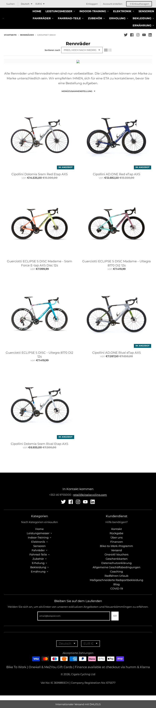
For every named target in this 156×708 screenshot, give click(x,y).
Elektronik (38, 541)
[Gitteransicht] (105, 50)
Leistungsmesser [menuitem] (59, 11)
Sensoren (39, 546)
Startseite (10, 35)
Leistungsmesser (38, 533)
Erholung (38, 563)
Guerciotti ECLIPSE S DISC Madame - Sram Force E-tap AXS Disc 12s (39, 263)
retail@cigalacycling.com (90, 494)
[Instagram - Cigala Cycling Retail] (138, 35)
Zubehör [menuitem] (95, 18)
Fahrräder (38, 550)
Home (39, 529)
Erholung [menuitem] (117, 18)
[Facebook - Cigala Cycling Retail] (132, 35)
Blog (116, 584)
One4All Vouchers (116, 554)
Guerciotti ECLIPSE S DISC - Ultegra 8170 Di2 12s (39, 355)
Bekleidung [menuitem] (142, 18)
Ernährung (38, 571)
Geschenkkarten (117, 558)
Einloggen (92, 3)
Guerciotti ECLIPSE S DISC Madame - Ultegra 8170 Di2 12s (116, 263)
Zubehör (38, 558)
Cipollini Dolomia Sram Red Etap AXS (39, 174)
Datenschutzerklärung (116, 563)
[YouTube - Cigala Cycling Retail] (144, 35)
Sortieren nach (52, 50)
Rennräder (27, 35)
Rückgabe (116, 533)
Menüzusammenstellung (77, 91)
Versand (116, 550)
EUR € (39, 3)
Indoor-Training (38, 537)
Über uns (116, 537)
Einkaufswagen (139, 3)
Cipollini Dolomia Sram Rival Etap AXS (39, 444)
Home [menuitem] (36, 11)
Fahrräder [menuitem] (42, 18)
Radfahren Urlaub (116, 575)
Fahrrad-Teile (38, 554)
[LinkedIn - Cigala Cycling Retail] (150, 35)
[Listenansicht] (110, 50)
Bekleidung (38, 567)
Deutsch (25, 3)
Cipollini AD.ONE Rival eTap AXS (116, 353)
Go (115, 615)
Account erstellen (112, 3)
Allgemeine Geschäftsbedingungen (116, 567)
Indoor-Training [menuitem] (92, 11)
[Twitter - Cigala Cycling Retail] (126, 35)
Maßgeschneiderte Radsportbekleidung (116, 580)
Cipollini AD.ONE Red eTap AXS (116, 174)
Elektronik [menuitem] (122, 11)
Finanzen (116, 541)
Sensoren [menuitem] (146, 11)
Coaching (116, 571)
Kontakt (116, 529)
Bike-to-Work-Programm (116, 546)
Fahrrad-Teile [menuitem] (69, 18)
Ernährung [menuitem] (142, 25)
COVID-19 (116, 588)
